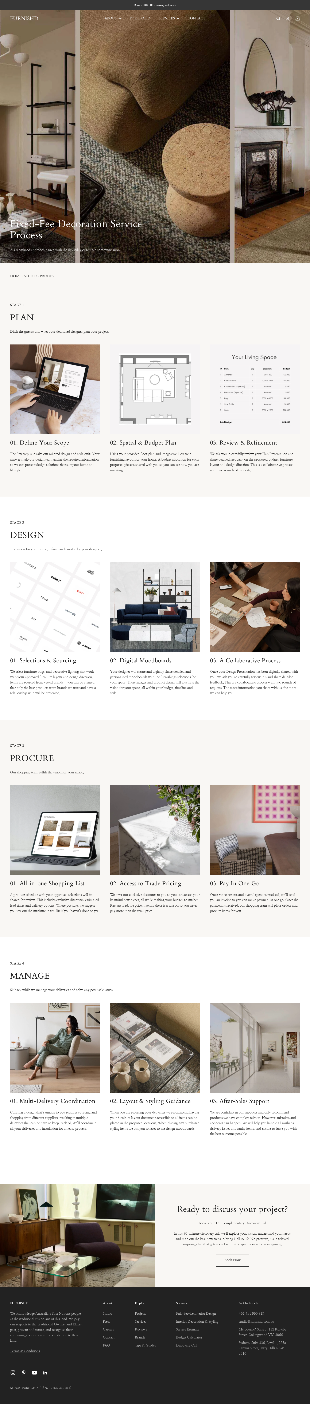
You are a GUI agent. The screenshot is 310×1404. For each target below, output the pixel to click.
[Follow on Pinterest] (24, 1373)
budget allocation (173, 459)
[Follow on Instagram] (13, 1373)
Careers (108, 1329)
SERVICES (167, 18)
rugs (41, 671)
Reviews (141, 1329)
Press (106, 1321)
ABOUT (111, 18)
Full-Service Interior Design (196, 1313)
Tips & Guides (145, 1345)
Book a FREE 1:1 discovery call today (155, 5)
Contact (109, 1337)
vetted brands (53, 682)
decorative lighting (66, 671)
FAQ (106, 1345)
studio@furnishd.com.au (256, 1321)
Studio (107, 1313)
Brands (140, 1337)
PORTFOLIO (140, 18)
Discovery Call (186, 1345)
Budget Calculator (189, 1337)
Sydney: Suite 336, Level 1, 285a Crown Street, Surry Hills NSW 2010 (262, 1348)
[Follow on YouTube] (34, 1373)
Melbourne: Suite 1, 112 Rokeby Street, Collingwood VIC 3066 (262, 1332)
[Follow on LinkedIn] (45, 1373)
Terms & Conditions (25, 1351)
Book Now (232, 1260)
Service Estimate (187, 1329)
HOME (16, 276)
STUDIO (30, 276)
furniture (30, 671)
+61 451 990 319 (251, 1313)
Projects (140, 1313)
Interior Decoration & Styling (197, 1321)
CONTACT (196, 18)
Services (140, 1321)
